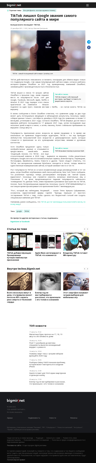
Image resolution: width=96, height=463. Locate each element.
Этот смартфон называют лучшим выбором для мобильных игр (75, 295)
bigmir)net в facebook (20, 221)
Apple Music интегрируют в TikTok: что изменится (48, 254)
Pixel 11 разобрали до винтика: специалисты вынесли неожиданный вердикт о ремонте (44, 345)
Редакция (39, 438)
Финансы (73, 418)
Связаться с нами (53, 438)
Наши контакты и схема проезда (20, 438)
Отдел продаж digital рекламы (34, 445)
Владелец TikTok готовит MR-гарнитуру (75, 254)
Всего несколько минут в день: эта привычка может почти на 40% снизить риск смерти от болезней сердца (19, 297)
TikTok (27, 211)
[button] (84, 229)
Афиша (10, 418)
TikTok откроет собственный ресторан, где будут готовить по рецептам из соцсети (68, 99)
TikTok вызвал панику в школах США (69, 151)
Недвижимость (34, 418)
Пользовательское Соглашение (36, 440)
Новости (52, 418)
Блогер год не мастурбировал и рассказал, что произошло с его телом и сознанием (48, 296)
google (19, 211)
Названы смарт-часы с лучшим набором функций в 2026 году (46, 354)
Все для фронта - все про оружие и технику (39, 10)
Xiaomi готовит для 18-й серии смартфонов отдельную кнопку (47, 374)
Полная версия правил (16, 460)
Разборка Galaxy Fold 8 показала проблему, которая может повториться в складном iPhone (47, 364)
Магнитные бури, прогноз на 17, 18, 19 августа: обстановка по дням (45, 335)
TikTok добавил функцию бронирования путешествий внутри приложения (19, 256)
